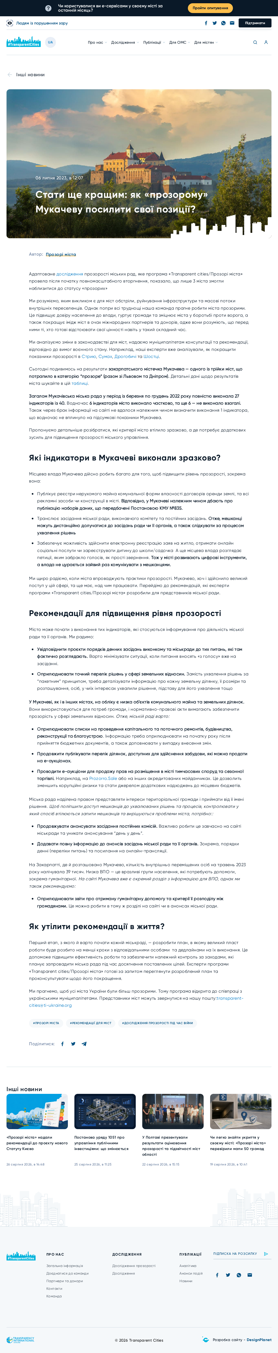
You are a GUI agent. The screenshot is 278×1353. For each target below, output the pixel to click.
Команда (54, 1296)
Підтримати (255, 23)
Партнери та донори (64, 1281)
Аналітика (188, 1266)
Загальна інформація (64, 1266)
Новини (185, 1281)
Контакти (54, 1289)
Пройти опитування (210, 8)
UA (50, 42)
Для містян (204, 42)
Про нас (95, 42)
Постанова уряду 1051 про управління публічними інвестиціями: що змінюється (101, 1143)
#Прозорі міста (46, 1023)
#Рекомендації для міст (90, 1023)
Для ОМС (177, 42)
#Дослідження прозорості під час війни (157, 1023)
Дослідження (123, 42)
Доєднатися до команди (67, 1273)
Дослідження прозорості (134, 1266)
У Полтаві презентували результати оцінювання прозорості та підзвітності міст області (171, 1146)
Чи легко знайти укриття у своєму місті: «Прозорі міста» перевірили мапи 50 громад (238, 1143)
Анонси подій (191, 1273)
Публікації (152, 42)
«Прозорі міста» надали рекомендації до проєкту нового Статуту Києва (37, 1143)
